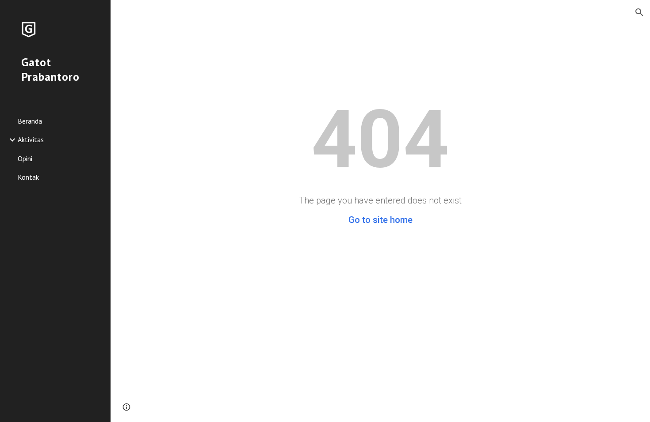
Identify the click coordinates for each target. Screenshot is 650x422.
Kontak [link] (28, 177)
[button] (639, 12)
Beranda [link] (30, 121)
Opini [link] (25, 158)
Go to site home (380, 220)
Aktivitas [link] (31, 139)
